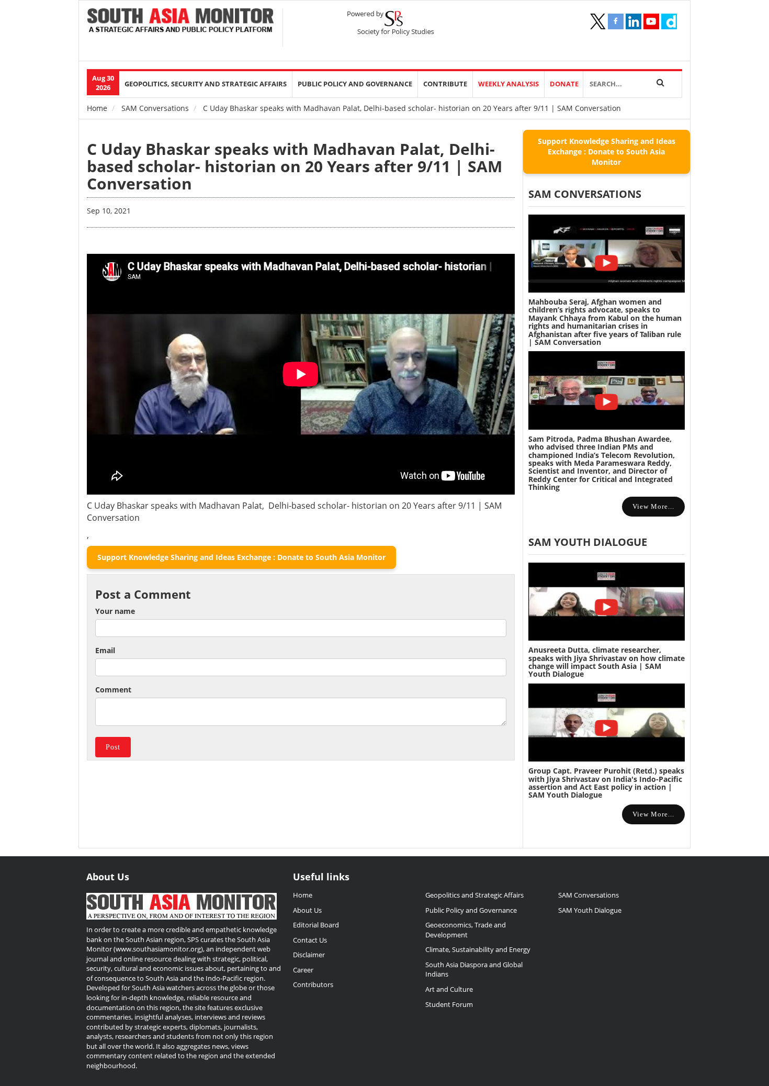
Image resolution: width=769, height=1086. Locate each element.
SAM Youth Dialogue (587, 542)
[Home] (181, 21)
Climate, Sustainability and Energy (477, 949)
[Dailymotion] (669, 21)
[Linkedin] (633, 21)
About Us (307, 910)
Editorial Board (316, 925)
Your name (115, 611)
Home (97, 108)
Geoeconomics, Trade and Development (465, 929)
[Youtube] (651, 21)
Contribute (445, 84)
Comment (113, 690)
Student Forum (449, 1004)
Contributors (313, 984)
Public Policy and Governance (355, 84)
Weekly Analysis (508, 84)
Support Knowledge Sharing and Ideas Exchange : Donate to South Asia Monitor (241, 557)
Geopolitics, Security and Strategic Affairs (206, 84)
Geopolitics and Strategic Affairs (474, 895)
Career (303, 970)
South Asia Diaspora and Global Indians (474, 969)
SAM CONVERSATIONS (584, 194)
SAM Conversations (155, 108)
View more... (653, 506)
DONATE (564, 84)
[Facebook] (616, 21)
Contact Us (310, 940)
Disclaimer (309, 954)
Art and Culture (449, 989)
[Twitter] (598, 21)
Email (105, 650)
